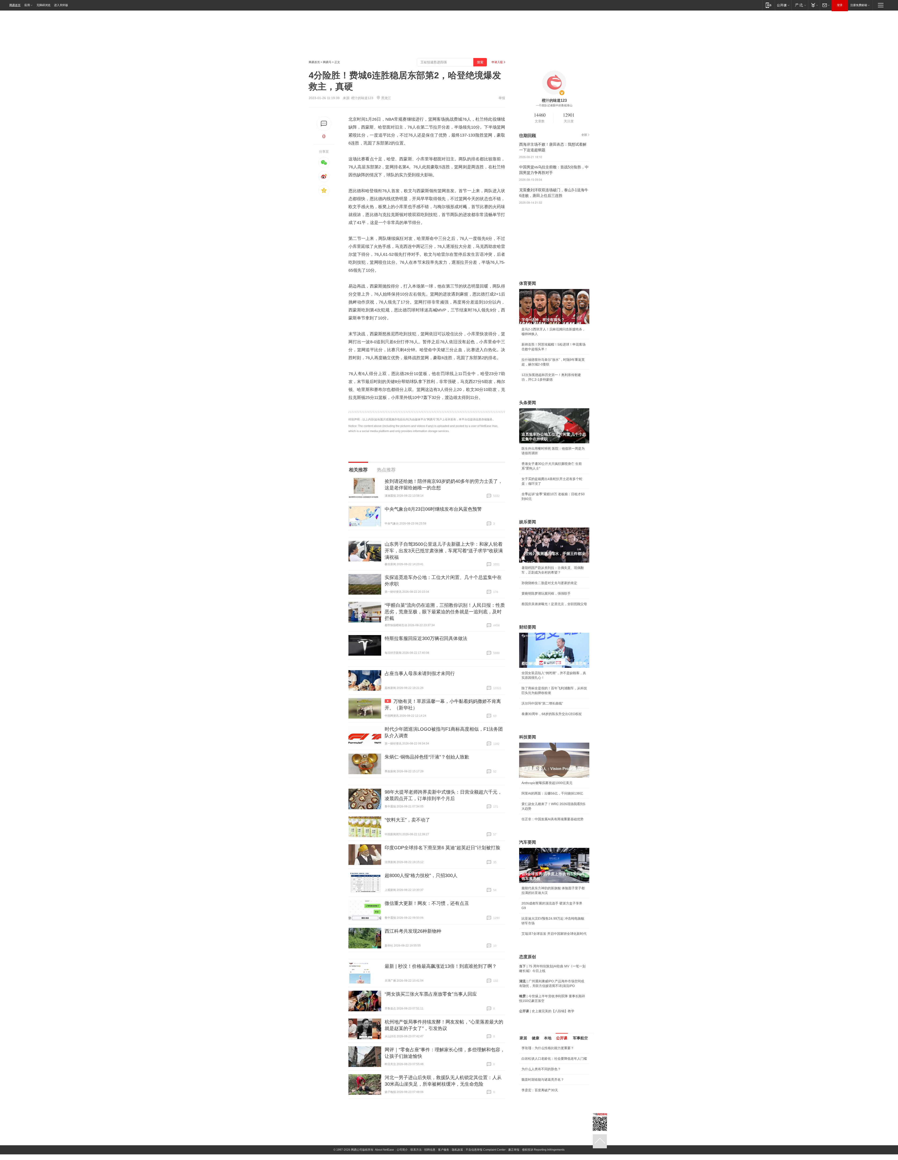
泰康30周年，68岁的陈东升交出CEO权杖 (551, 714)
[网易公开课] (783, 5)
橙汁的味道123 (362, 98)
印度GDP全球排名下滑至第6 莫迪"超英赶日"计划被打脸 (442, 847)
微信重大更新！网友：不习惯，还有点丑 (427, 903)
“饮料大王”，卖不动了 (407, 819)
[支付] (814, 5)
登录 (840, 5)
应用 (27, 5)
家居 (523, 1038)
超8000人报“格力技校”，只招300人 (421, 875)
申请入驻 (497, 62)
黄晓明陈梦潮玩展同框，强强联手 (546, 593)
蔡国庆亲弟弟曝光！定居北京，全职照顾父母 (554, 604)
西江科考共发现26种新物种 (413, 931)
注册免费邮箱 (858, 5)
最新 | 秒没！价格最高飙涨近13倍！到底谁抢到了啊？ (441, 966)
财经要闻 (527, 627)
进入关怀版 (61, 5)
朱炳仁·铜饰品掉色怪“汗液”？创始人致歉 (427, 756)
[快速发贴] (324, 123)
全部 (584, 135)
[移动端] (768, 5)
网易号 (327, 62)
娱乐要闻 (527, 522)
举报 (502, 98)
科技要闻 (527, 737)
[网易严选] (799, 5)
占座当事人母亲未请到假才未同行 (420, 673)
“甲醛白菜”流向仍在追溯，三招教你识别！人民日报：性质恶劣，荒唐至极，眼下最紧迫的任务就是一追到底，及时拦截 (445, 612)
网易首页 (15, 5)
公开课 (561, 1038)
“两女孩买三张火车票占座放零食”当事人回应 (431, 994)
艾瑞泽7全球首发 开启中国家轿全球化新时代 (554, 934)
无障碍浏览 (43, 5)
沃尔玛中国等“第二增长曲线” (542, 703)
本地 (547, 1038)
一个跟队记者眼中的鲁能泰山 (554, 105)
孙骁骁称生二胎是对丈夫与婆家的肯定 (549, 583)
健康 (535, 1038)
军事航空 (580, 1038)
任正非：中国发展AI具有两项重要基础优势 (552, 819)
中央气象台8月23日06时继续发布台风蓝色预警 (433, 509)
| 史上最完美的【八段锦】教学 (546, 1011)
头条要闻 (527, 402)
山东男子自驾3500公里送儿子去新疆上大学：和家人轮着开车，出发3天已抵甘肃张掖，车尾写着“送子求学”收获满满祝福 (444, 551)
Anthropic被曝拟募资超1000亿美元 (546, 783)
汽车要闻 (527, 842)
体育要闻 (527, 283)
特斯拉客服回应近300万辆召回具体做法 (426, 638)
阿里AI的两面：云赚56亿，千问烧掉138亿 (552, 793)
